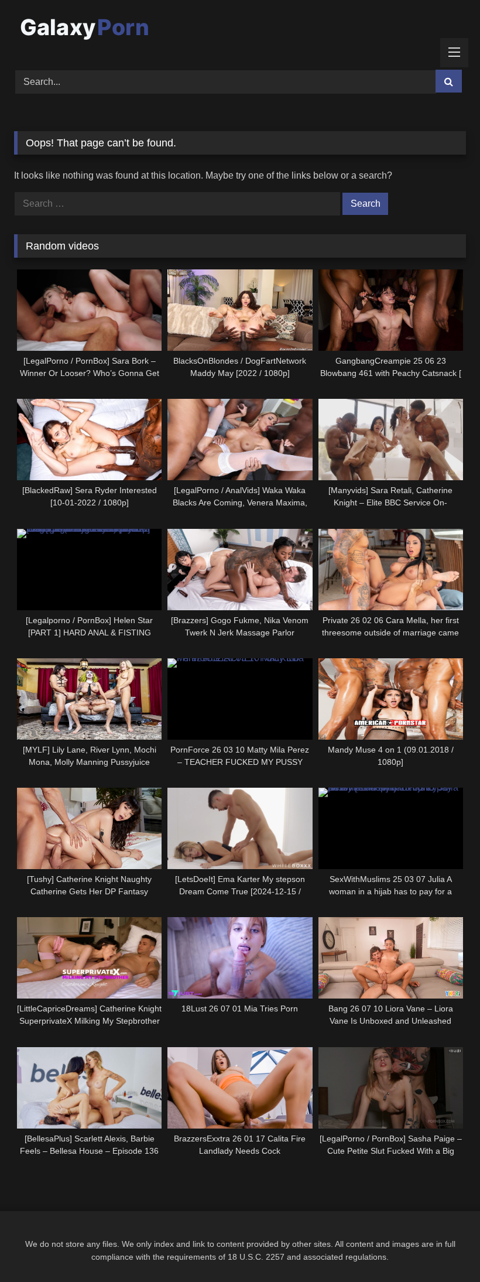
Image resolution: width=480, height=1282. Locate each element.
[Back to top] (444, 1247)
